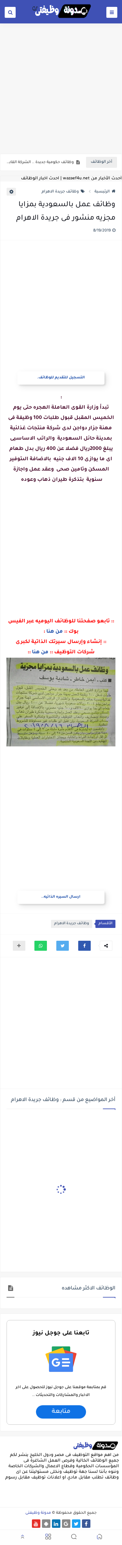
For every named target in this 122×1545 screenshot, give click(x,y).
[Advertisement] (61, 88)
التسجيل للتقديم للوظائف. (61, 378)
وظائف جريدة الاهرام (60, 192)
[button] (84, 946)
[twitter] (76, 1523)
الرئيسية (102, 192)
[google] (66, 1523)
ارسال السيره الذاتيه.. (60, 897)
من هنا (54, 632)
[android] (46, 1523)
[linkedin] (56, 1523)
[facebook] (86, 1523)
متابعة (61, 1412)
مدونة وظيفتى (38, 1513)
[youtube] (36, 1523)
